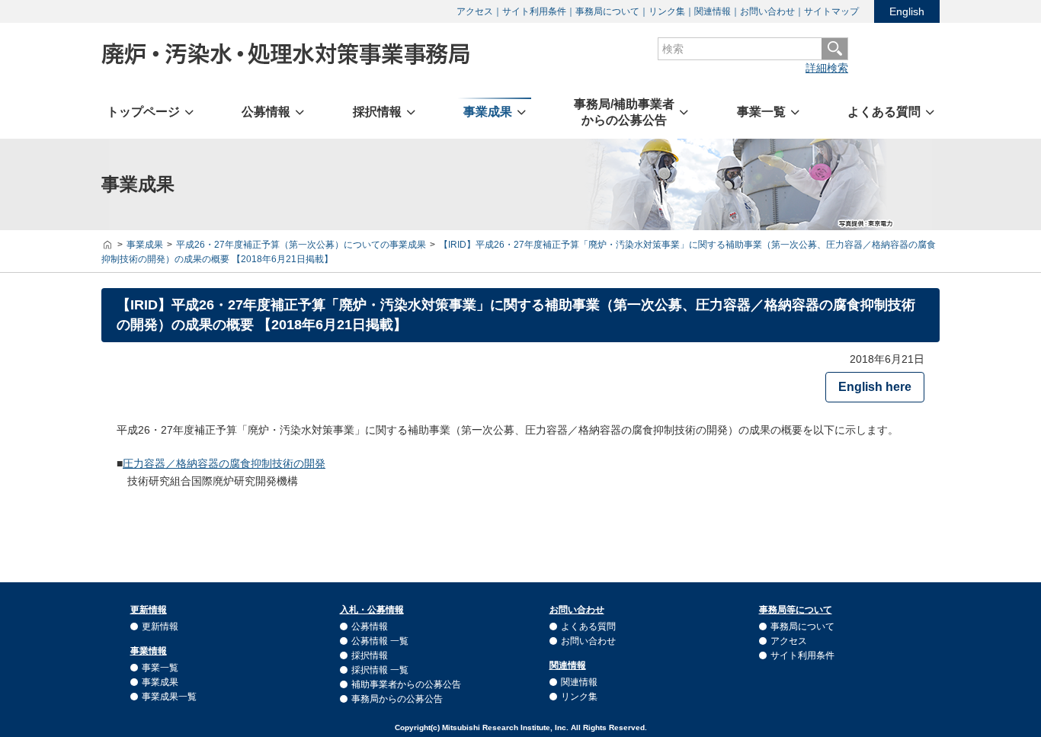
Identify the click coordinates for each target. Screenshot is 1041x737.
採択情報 (369, 655)
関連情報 (712, 11)
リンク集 (667, 11)
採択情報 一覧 (379, 670)
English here (874, 386)
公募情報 (369, 626)
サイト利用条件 (534, 11)
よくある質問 (588, 626)
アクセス (474, 11)
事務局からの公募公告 (397, 699)
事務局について (607, 11)
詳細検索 (827, 67)
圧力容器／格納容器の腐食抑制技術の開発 (224, 463)
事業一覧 (160, 667)
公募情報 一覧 (379, 641)
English (906, 11)
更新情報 (160, 626)
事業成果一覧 (169, 696)
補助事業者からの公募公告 (406, 684)
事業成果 (160, 682)
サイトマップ (831, 11)
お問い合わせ (767, 11)
